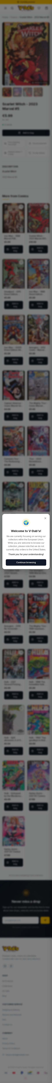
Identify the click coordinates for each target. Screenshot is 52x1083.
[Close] (45, 518)
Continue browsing (26, 562)
